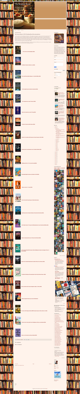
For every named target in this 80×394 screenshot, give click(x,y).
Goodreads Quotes (63, 357)
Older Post (50, 363)
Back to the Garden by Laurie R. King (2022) (29, 112)
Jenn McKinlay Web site (58, 317)
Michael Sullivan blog (57, 336)
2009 (55, 164)
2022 (55, 127)
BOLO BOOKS (57, 271)
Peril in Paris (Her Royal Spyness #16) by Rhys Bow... (60, 137)
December (57, 128)
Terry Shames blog (57, 325)
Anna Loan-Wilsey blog (58, 338)
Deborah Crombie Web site (58, 341)
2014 (55, 159)
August (57, 142)
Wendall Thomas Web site (58, 319)
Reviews (22, 30)
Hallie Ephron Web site (57, 329)
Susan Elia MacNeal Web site (58, 327)
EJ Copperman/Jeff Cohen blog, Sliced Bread (59, 322)
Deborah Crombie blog (57, 342)
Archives (18, 30)
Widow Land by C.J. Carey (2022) (27, 187)
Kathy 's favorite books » (62, 255)
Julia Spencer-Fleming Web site (58, 330)
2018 (55, 155)
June (56, 144)
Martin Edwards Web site (58, 314)
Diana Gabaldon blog (57, 345)
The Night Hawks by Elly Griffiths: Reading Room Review (61, 100)
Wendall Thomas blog (57, 318)
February (57, 149)
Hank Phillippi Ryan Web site (58, 332)
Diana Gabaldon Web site (58, 344)
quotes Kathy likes (57, 348)
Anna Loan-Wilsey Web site (58, 339)
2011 (55, 163)
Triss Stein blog (57, 315)
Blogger (46, 388)
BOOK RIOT (56, 280)
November (57, 139)
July (56, 143)
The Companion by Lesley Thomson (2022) (29, 101)
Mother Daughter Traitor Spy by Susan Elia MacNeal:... (60, 132)
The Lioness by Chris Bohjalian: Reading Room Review (61, 93)
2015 (55, 158)
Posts (56, 73)
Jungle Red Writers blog (58, 337)
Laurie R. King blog (57, 335)
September (57, 141)
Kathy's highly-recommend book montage (59, 168)
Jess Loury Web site (57, 324)
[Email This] (25, 339)
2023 (55, 126)
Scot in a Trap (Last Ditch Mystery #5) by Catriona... (60, 135)
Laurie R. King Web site (58, 334)
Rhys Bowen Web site (57, 328)
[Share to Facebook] (28, 339)
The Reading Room (22, 4)
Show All (64, 303)
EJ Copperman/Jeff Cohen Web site (59, 320)
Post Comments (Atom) (21, 365)
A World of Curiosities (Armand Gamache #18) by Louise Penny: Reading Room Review (61, 119)
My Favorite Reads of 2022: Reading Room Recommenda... (60, 130)
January (57, 150)
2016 (55, 157)
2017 (55, 156)
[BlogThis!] (26, 339)
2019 (55, 154)
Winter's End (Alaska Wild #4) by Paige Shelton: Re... (60, 133)
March (56, 148)
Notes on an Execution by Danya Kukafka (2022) (29, 335)
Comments (56, 75)
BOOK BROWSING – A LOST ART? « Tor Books (59, 278)
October (57, 140)
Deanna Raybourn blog (57, 340)
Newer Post (16, 363)
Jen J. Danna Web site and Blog (58, 326)
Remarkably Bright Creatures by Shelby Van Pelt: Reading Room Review (61, 106)
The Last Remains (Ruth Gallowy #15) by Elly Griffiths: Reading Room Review (61, 112)
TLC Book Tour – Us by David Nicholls (59, 266)
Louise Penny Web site (57, 343)
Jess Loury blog (57, 323)
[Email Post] (24, 339)
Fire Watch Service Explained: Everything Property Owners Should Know (59, 260)
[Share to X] (27, 339)
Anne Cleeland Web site (58, 333)
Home (15, 30)
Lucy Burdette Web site (57, 331)
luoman (41, 388)
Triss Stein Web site (57, 316)
